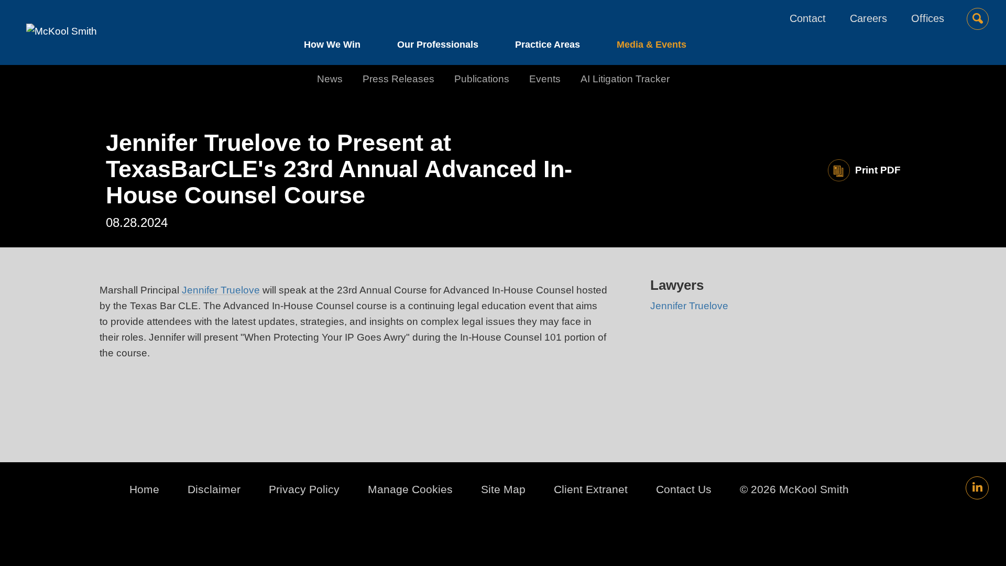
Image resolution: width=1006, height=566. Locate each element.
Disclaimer (214, 489)
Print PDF (878, 170)
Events (545, 78)
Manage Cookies (410, 489)
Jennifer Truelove (221, 290)
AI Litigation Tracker (625, 78)
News (330, 78)
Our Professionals (437, 44)
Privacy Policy (304, 489)
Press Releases (398, 78)
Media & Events (651, 44)
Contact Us (684, 489)
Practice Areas (547, 44)
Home (144, 489)
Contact (808, 18)
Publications (481, 78)
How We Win (332, 44)
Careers (868, 18)
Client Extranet (591, 489)
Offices (927, 18)
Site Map (503, 489)
